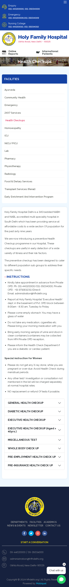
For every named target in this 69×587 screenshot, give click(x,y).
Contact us (52, 525)
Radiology (10, 173)
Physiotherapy (12, 166)
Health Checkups (15, 120)
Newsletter (35, 525)
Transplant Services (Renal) (19, 189)
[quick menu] (65, 2)
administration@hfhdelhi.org (26, 558)
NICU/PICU (11, 143)
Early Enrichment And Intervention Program (28, 196)
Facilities (35, 522)
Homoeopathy (12, 128)
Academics (50, 522)
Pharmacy (10, 158)
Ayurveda (9, 89)
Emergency (11, 105)
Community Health (15, 97)
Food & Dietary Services (18, 181)
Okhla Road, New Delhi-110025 (27, 565)
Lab (6, 150)
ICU (6, 135)
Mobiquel (41, 583)
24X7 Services (12, 112)
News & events (16, 525)
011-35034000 (35, 552)
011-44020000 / (18, 552)
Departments (19, 522)
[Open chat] (61, 579)
